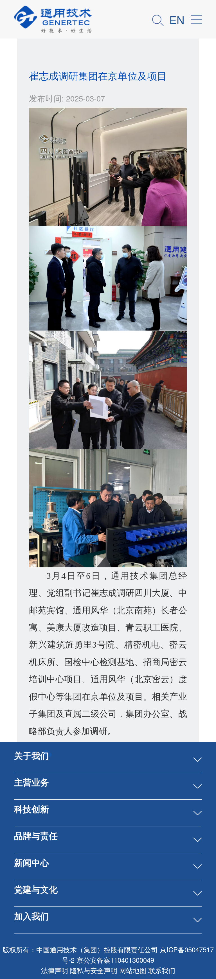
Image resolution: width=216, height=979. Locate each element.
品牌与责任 (36, 835)
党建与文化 (36, 889)
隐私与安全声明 (93, 970)
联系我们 (161, 970)
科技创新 (31, 808)
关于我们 (31, 755)
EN (176, 19)
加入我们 (31, 916)
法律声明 (54, 970)
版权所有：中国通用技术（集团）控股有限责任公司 (80, 949)
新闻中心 (31, 862)
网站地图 (132, 970)
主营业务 (31, 782)
